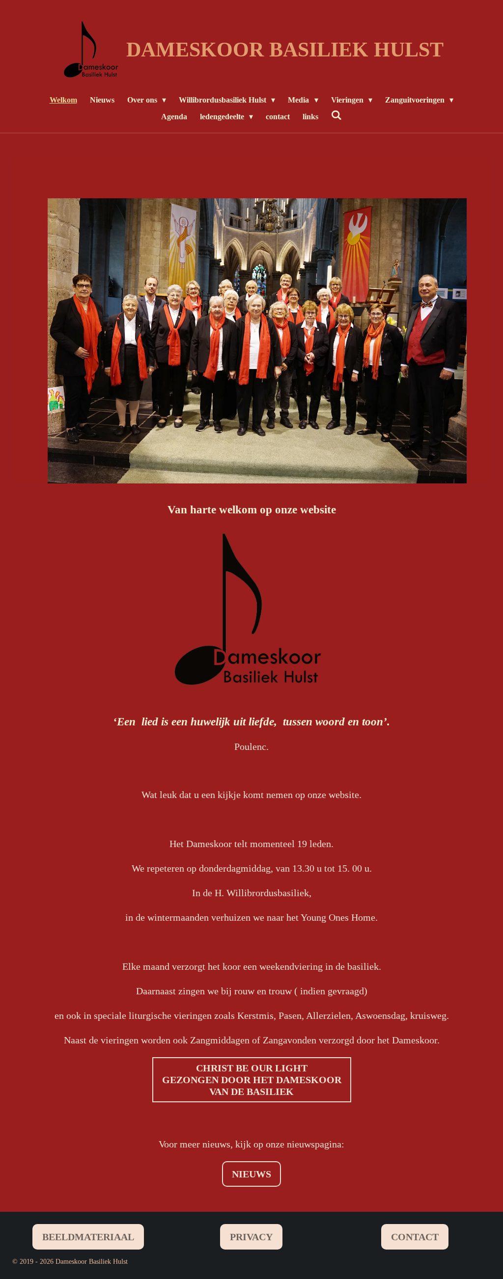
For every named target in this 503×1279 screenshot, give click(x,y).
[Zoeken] (336, 115)
